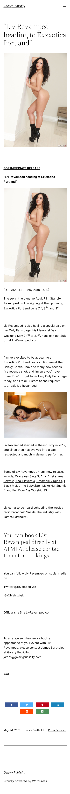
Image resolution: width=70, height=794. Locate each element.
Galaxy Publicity (14, 5)
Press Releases (57, 730)
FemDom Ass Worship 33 (29, 490)
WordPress (39, 781)
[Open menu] (65, 6)
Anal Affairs (48, 476)
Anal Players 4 (25, 481)
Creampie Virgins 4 (49, 481)
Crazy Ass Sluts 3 (27, 476)
